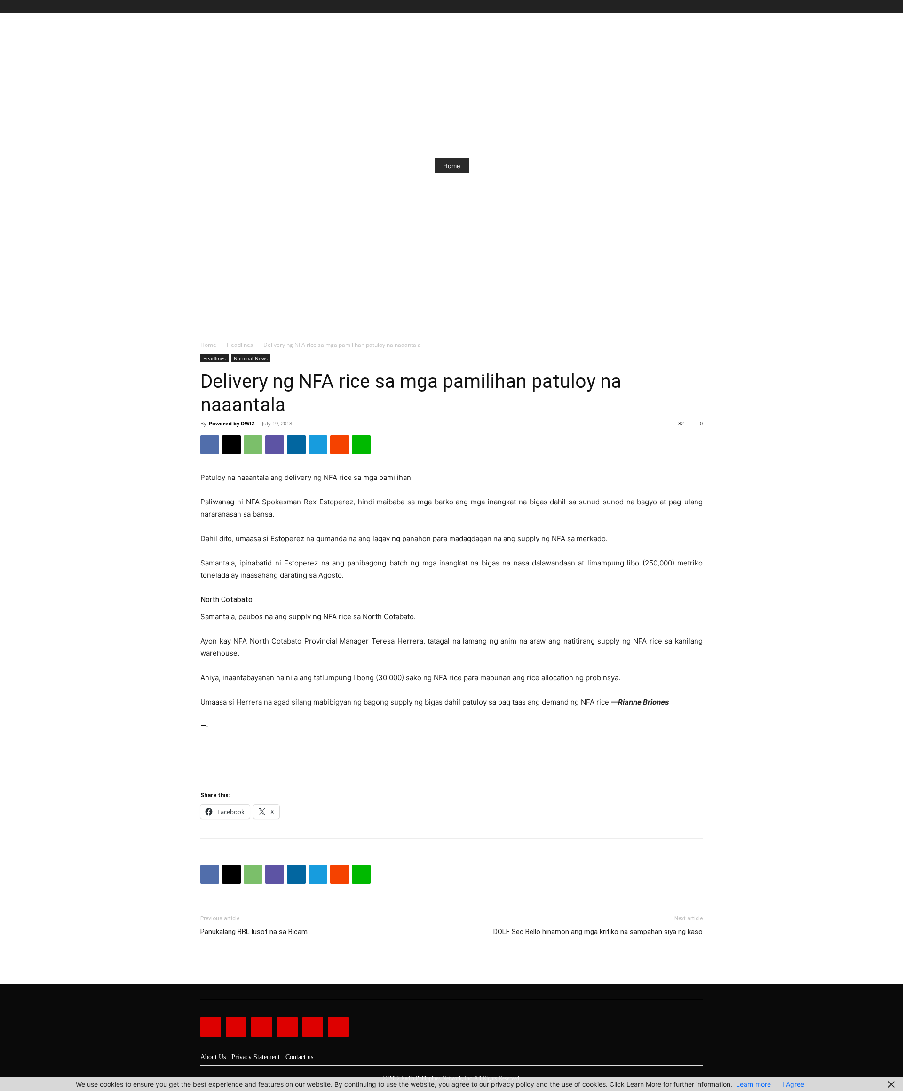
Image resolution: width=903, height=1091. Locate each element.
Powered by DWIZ (231, 423)
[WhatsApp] (253, 444)
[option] (451, 166)
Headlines (240, 345)
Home (451, 166)
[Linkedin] (296, 444)
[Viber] (274, 444)
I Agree (793, 1084)
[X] (686, 6)
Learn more (753, 1084)
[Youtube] (697, 6)
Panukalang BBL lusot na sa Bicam (254, 931)
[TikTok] (676, 6)
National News (251, 358)
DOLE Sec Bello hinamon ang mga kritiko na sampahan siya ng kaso (598, 931)
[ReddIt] (339, 444)
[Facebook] (654, 6)
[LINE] (361, 444)
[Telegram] (318, 444)
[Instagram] (665, 6)
